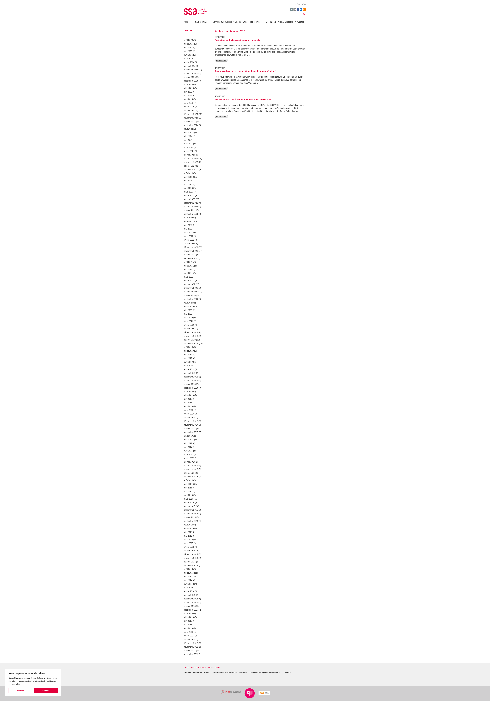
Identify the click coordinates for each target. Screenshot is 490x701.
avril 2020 (188, 318)
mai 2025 (188, 96)
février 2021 (189, 281)
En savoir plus (221, 60)
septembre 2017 (191, 432)
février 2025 (189, 107)
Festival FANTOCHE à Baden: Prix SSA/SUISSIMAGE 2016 (243, 99)
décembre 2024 (191, 114)
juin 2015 (188, 532)
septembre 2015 (191, 521)
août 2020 (188, 303)
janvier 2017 (189, 462)
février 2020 (189, 325)
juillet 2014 (189, 573)
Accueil (187, 22)
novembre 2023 (191, 162)
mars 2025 (188, 103)
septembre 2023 (191, 170)
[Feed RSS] (304, 9)
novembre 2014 (191, 558)
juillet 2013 (189, 617)
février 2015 (189, 547)
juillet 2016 (189, 484)
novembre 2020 (191, 292)
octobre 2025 (190, 77)
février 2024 (189, 151)
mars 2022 (188, 236)
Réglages (21, 690)
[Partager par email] (295, 9)
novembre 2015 (191, 514)
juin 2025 (188, 92)
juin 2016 (188, 488)
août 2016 (188, 480)
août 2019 (188, 347)
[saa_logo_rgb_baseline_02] (264, 693)
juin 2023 (188, 181)
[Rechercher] (304, 14)
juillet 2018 (189, 395)
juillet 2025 (189, 88)
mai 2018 (188, 403)
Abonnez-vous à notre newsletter (225, 673)
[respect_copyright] (249, 693)
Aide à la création (285, 22)
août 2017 (188, 436)
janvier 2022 (189, 244)
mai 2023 (188, 184)
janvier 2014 (189, 595)
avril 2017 (188, 451)
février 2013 (189, 636)
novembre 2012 (191, 647)
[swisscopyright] (230, 692)
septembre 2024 (191, 125)
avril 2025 (188, 99)
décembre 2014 (191, 554)
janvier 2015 (189, 551)
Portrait (195, 22)
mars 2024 (188, 147)
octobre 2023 (190, 166)
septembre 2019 (191, 343)
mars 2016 (188, 499)
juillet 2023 (189, 177)
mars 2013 (188, 632)
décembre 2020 (191, 288)
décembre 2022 (191, 203)
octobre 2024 (190, 121)
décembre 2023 (191, 158)
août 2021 (188, 262)
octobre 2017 (190, 428)
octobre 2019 (190, 340)
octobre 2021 (190, 255)
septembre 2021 (191, 258)
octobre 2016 (190, 473)
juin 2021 (188, 269)
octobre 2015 (190, 517)
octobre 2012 (190, 650)
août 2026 (188, 40)
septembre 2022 (191, 214)
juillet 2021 (189, 266)
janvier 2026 (189, 66)
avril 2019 (188, 362)
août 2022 (188, 218)
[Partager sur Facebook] (298, 9)
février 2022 (189, 240)
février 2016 (189, 502)
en (305, 4)
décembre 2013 (191, 599)
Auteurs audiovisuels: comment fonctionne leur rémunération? (245, 71)
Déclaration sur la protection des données (265, 673)
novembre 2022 (191, 207)
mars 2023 (188, 192)
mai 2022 (188, 229)
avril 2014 (188, 584)
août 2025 (188, 84)
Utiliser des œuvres (251, 22)
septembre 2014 (191, 565)
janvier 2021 (189, 284)
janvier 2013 (189, 639)
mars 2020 (188, 321)
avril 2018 (188, 406)
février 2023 (189, 195)
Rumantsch (287, 673)
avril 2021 (188, 273)
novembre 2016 (191, 469)
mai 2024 (188, 140)
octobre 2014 (190, 562)
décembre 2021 (191, 247)
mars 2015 (188, 543)
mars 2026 (188, 59)
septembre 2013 (191, 610)
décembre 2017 (191, 421)
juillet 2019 (189, 351)
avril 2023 (188, 188)
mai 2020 (188, 314)
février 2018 (189, 414)
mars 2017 (188, 454)
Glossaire (187, 673)
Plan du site (197, 673)
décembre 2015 (191, 510)
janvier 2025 (189, 110)
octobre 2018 (190, 384)
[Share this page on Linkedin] (301, 9)
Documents (271, 22)
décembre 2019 (191, 332)
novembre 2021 (191, 251)
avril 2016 (188, 495)
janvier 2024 (189, 155)
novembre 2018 (191, 380)
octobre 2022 (190, 210)
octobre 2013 (190, 606)
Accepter (46, 690)
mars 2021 (188, 277)
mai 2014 (188, 580)
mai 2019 (188, 358)
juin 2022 (188, 225)
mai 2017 (188, 447)
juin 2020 (188, 310)
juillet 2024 (189, 133)
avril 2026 (188, 55)
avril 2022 (188, 232)
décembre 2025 (191, 70)
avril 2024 (188, 144)
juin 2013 (188, 621)
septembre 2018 (191, 388)
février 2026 (189, 62)
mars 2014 (188, 588)
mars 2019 (188, 366)
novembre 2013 (191, 602)
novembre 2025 (191, 73)
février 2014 (189, 591)
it (302, 4)
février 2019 (189, 369)
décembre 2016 (191, 465)
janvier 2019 (189, 373)
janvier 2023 (189, 199)
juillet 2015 (189, 528)
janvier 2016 (189, 506)
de (299, 4)
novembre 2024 (191, 118)
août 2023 (188, 173)
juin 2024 (188, 136)
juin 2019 (188, 354)
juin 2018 (188, 399)
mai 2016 (188, 491)
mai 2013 (188, 625)
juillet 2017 (189, 440)
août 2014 (188, 569)
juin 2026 (188, 47)
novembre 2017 (191, 425)
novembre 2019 (191, 336)
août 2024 (188, 129)
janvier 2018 (189, 417)
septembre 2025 (191, 81)
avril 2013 (188, 628)
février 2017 (189, 458)
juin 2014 (188, 576)
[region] (33, 682)
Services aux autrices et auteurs (226, 22)
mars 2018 (188, 410)
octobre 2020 (190, 295)
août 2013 (188, 613)
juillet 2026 (189, 44)
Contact (203, 22)
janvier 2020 (189, 329)
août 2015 (188, 525)
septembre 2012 (191, 654)
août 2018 (188, 391)
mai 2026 (188, 51)
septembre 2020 (191, 299)
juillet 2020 (189, 306)
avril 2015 (188, 539)
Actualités (299, 22)
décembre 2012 (191, 643)
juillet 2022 (189, 221)
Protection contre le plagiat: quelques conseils (237, 40)
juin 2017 (188, 443)
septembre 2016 (191, 477)
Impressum (243, 673)
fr (296, 4)
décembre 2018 (191, 377)
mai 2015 (188, 536)
